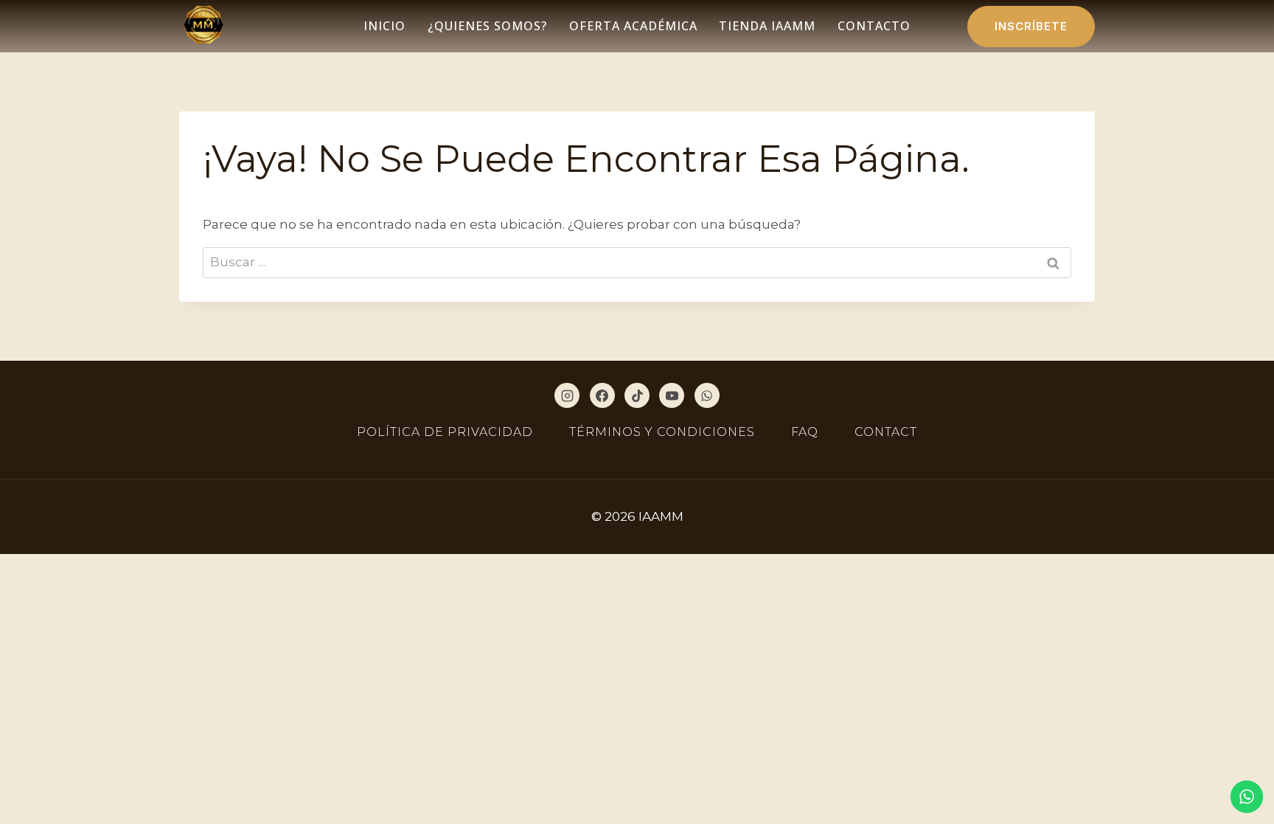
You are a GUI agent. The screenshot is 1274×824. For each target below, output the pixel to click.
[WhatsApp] (707, 395)
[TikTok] (637, 395)
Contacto (874, 26)
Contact (885, 432)
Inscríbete (1031, 26)
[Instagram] (566, 395)
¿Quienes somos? (487, 26)
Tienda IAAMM (767, 26)
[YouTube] (671, 395)
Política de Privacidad (445, 432)
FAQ (804, 432)
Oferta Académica (633, 26)
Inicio (384, 26)
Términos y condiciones (662, 432)
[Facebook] (602, 395)
